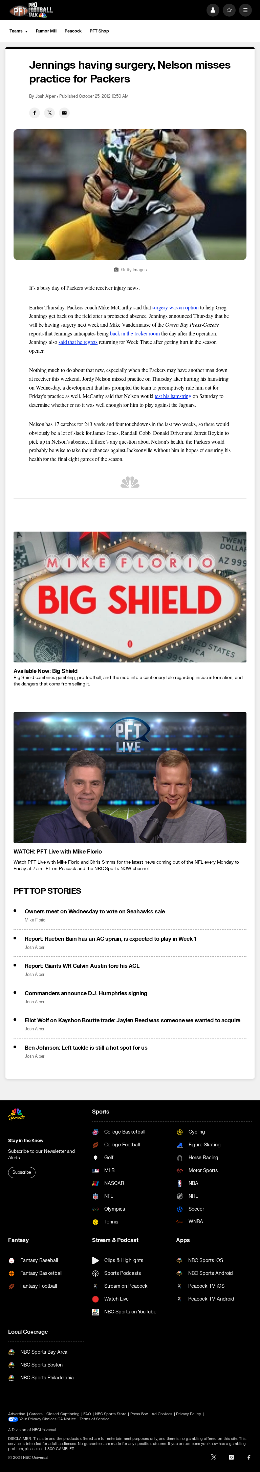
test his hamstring (173, 395)
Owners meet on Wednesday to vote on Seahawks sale (95, 911)
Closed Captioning (63, 1414)
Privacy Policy (188, 1414)
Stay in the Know (25, 1140)
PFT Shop (99, 31)
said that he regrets (78, 341)
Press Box (139, 1414)
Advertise (16, 1414)
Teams (15, 31)
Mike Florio (35, 920)
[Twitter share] (49, 113)
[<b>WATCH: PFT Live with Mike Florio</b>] (130, 777)
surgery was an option (175, 307)
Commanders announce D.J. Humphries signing (86, 993)
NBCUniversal (44, 1429)
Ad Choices (162, 1414)
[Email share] (64, 113)
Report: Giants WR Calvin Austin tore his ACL (82, 966)
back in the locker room (135, 333)
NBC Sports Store (111, 1414)
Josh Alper (45, 96)
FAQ (87, 1414)
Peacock (73, 31)
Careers (36, 1414)
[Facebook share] (34, 113)
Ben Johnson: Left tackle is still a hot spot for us (86, 1048)
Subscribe (22, 1172)
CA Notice (67, 1419)
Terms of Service (94, 1419)
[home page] (31, 10)
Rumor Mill (46, 31)
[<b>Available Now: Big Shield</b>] (130, 597)
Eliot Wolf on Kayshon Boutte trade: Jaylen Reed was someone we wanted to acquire (132, 1020)
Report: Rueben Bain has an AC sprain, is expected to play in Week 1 (110, 939)
